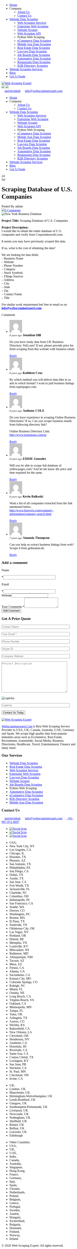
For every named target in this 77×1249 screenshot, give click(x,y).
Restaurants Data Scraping (33, 62)
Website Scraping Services (25, 69)
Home (13, 5)
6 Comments (13, 210)
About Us (23, 12)
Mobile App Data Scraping (34, 44)
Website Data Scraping (23, 19)
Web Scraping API (29, 33)
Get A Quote (17, 76)
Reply (13, 355)
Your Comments (13, 606)
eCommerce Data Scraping (34, 40)
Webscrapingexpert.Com (17, 726)
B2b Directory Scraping (24, 799)
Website (6, 595)
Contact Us (24, 15)
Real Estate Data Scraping (33, 47)
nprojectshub (13, 91)
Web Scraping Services (31, 22)
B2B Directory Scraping (32, 65)
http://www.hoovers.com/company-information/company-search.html (31, 512)
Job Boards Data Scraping (33, 55)
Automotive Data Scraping (34, 58)
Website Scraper (27, 30)
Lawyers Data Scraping (32, 51)
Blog (12, 73)
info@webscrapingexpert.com (43, 91)
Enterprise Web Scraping (32, 26)
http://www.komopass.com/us (27, 435)
